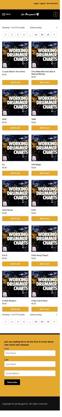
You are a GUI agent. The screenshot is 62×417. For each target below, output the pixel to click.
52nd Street (7, 210)
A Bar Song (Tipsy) (39, 255)
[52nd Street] (15, 193)
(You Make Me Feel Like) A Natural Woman (43, 72)
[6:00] (44, 193)
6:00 (33, 210)
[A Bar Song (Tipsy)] (44, 238)
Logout (43, 3)
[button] (55, 14)
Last (6, 359)
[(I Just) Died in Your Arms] (15, 55)
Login (36, 3)
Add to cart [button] (15, 82)
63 (36, 34)
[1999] (44, 102)
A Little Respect (9, 301)
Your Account (52, 3)
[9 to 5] (15, 238)
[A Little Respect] (15, 284)
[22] (15, 148)
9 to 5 (4, 255)
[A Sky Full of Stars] (44, 284)
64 (42, 34)
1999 (33, 119)
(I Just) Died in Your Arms (13, 71)
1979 (4, 119)
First (6, 348)
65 (48, 34)
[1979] (15, 102)
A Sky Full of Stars (39, 301)
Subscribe (12, 382)
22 (3, 164)
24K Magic (36, 164)
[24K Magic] (44, 148)
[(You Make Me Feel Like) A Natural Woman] (44, 55)
